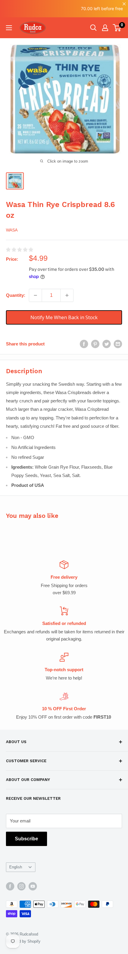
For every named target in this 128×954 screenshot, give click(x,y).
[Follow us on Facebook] (10, 886)
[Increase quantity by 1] (67, 295)
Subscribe (26, 838)
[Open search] (93, 27)
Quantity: (15, 295)
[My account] (105, 27)
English (15, 867)
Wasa (12, 230)
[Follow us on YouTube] (33, 886)
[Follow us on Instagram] (21, 886)
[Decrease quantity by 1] (35, 295)
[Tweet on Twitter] (106, 343)
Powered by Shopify (23, 941)
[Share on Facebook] (84, 343)
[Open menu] (9, 27)
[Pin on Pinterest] (95, 343)
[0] (117, 27)
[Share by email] (118, 343)
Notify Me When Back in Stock (64, 317)
